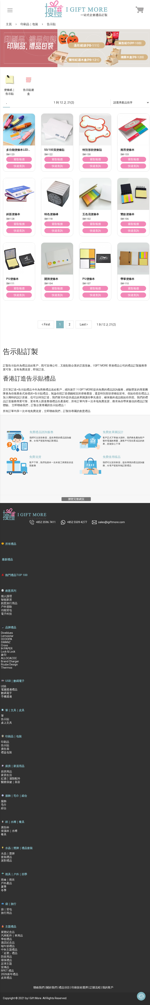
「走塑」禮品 (9, 953)
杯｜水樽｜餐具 (14, 821)
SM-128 (10, 219)
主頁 (9, 24)
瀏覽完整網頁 (76, 499)
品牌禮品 (10, 627)
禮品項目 (64, 987)
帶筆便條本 (127, 278)
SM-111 (10, 283)
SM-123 (10, 154)
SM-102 (86, 219)
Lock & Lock (8, 651)
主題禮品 (10, 926)
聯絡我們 (38, 987)
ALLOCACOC (9, 658)
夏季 (3, 886)
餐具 (3, 834)
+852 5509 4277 (77, 522)
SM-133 (125, 154)
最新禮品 (7, 559)
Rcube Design (9, 664)
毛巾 (3, 804)
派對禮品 (6, 860)
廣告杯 (5, 827)
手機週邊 (6, 696)
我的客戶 (107, 987)
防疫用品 (6, 956)
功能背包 (6, 610)
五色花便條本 (90, 214)
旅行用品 (6, 912)
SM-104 (48, 283)
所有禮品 (10, 543)
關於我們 (51, 987)
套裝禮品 (6, 857)
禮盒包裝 (6, 752)
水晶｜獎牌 (8, 853)
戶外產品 (6, 883)
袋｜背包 (6, 909)
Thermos (6, 667)
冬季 (3, 890)
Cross (4, 645)
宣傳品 (5, 967)
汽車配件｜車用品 (12, 935)
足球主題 (6, 963)
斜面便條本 (13, 214)
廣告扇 (5, 748)
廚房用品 (6, 771)
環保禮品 (6, 960)
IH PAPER (6, 648)
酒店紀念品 (8, 942)
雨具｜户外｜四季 (16, 874)
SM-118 (48, 219)
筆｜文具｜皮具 (14, 710)
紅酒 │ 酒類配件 (10, 778)
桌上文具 (6, 722)
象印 (3, 654)
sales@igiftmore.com (111, 522)
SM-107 (86, 283)
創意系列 (10, 590)
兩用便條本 (127, 149)
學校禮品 (6, 939)
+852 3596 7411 (46, 522)
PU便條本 (12, 278)
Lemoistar (7, 636)
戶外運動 (6, 606)
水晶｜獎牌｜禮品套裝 (19, 848)
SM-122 (48, 154)
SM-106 (125, 219)
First (46, 324)
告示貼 (51, 24)
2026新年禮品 (9, 974)
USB (3, 686)
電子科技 (6, 613)
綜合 (3, 808)
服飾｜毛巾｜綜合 (16, 795)
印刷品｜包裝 (29, 24)
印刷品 (5, 741)
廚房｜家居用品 (14, 766)
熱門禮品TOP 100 (16, 575)
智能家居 (6, 599)
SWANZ (6, 642)
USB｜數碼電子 (14, 680)
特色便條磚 (51, 214)
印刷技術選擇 (79, 987)
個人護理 (6, 596)
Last (83, 324)
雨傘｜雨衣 (8, 879)
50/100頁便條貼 (54, 149)
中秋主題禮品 (9, 949)
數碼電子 (6, 693)
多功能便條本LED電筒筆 (19, 149)
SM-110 (125, 283)
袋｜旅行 (10, 903)
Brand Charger (10, 661)
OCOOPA (6, 639)
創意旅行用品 (9, 603)
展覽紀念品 (8, 932)
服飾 (3, 801)
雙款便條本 (127, 214)
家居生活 (6, 775)
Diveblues (7, 632)
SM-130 (86, 154)
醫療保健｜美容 (10, 782)
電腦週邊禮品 (9, 689)
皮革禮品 (6, 977)
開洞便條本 (51, 278)
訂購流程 (95, 987)
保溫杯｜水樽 (9, 830)
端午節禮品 (8, 946)
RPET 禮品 (7, 970)
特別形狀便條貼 (92, 149)
